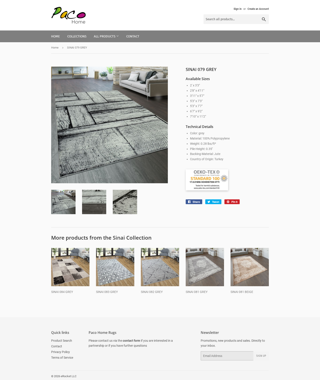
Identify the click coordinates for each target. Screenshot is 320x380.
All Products (105, 36)
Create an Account (258, 8)
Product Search (61, 340)
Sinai (119, 237)
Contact (132, 36)
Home (55, 36)
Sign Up (261, 355)
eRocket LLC (68, 376)
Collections (76, 36)
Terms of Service (62, 357)
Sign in (238, 8)
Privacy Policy (60, 352)
